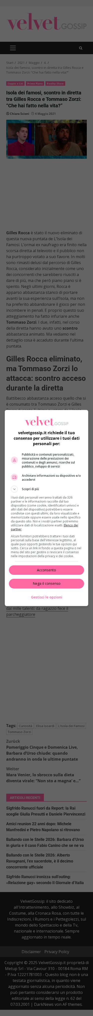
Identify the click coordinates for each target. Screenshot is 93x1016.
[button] (46, 489)
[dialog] (47, 508)
